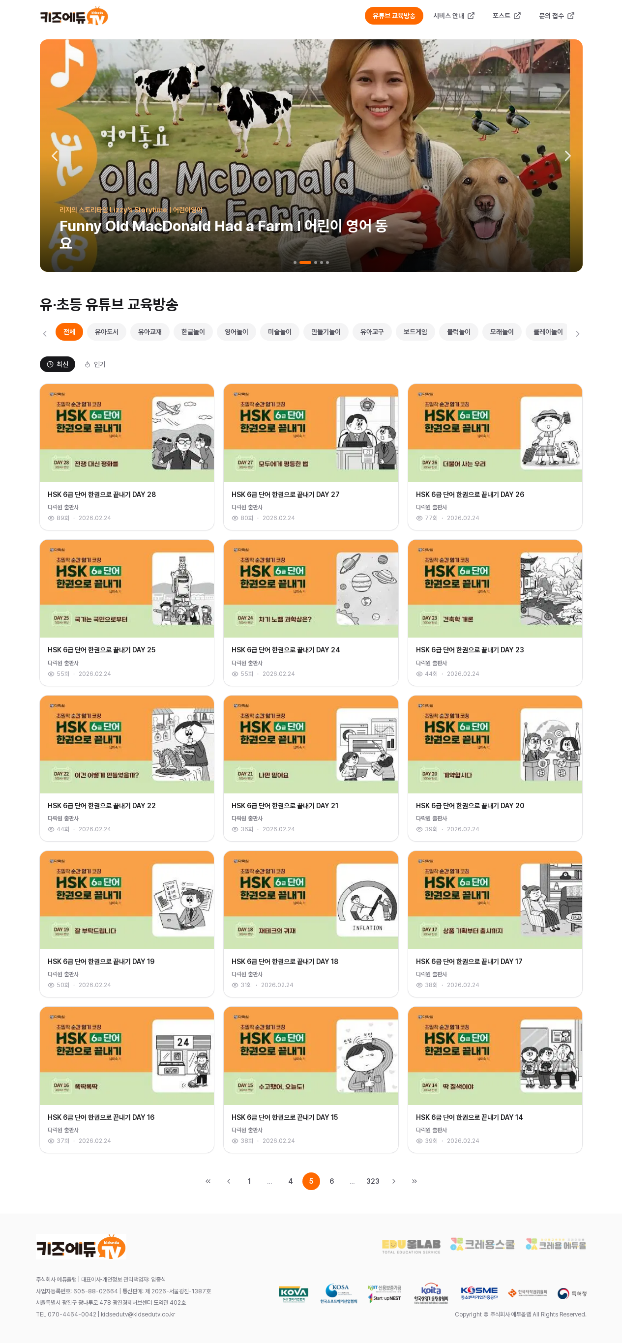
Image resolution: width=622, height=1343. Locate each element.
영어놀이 (236, 332)
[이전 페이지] (228, 1181)
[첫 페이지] (208, 1181)
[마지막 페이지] (414, 1181)
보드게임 (415, 332)
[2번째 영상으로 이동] (305, 262)
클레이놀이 (548, 332)
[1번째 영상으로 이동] (295, 262)
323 (373, 1181)
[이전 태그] (45, 334)
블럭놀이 (459, 332)
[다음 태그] (578, 334)
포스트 (501, 16)
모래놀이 (502, 332)
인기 (100, 364)
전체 (69, 332)
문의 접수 (551, 16)
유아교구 (372, 332)
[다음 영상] (568, 156)
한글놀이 (193, 332)
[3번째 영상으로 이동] (315, 262)
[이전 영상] (54, 156)
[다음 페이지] (394, 1181)
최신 (62, 364)
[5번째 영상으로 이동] (327, 262)
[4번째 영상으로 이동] (321, 262)
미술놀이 (280, 332)
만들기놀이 (326, 332)
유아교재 (150, 332)
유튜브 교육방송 (394, 16)
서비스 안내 (448, 16)
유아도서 (106, 332)
